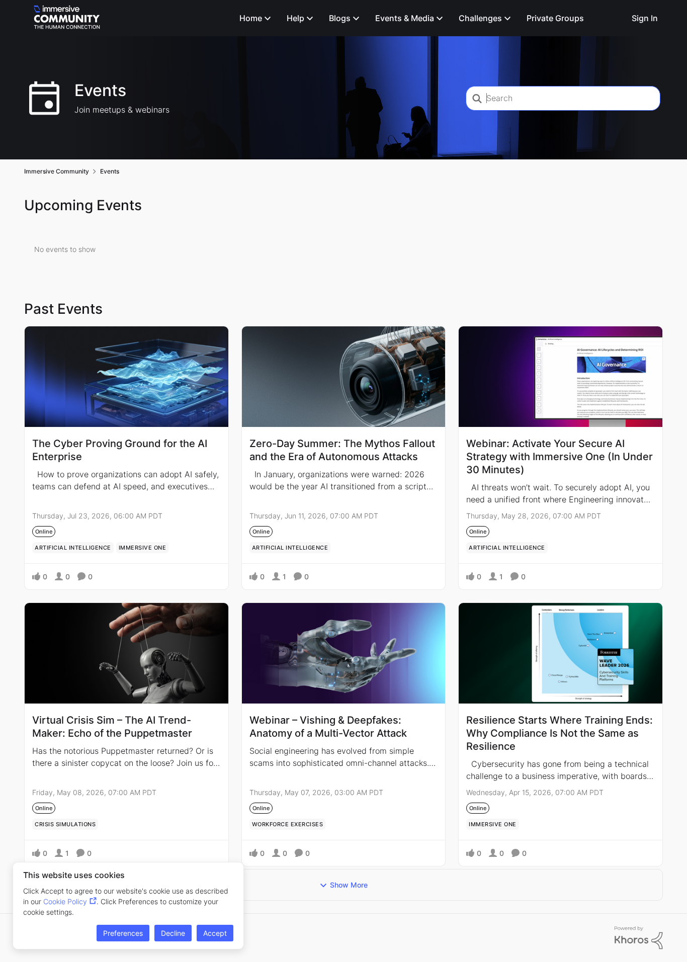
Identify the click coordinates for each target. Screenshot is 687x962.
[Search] (615, 18)
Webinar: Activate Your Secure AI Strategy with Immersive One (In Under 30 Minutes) (559, 457)
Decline (173, 933)
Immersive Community (56, 171)
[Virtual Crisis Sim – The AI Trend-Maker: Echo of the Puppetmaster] (126, 653)
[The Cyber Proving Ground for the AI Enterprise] (126, 376)
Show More (349, 885)
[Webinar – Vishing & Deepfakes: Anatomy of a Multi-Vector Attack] (344, 653)
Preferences (123, 933)
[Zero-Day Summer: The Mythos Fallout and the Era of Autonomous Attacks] (344, 376)
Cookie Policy (65, 901)
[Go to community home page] (67, 18)
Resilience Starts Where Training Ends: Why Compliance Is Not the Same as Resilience (559, 733)
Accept (215, 933)
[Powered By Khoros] (639, 937)
